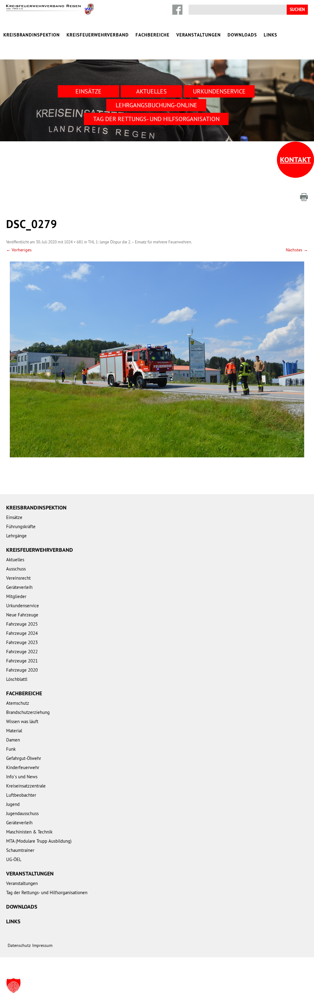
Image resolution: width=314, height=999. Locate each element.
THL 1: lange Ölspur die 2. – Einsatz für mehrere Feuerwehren (139, 241)
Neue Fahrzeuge (22, 615)
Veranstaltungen (198, 35)
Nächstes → (297, 250)
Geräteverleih (19, 587)
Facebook (177, 10)
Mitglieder (16, 596)
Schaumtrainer (20, 850)
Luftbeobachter (21, 795)
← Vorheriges (19, 250)
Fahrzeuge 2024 (22, 633)
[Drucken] (304, 197)
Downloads (242, 35)
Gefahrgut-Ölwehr (23, 758)
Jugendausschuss (22, 813)
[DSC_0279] (157, 359)
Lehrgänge (16, 536)
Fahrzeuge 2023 (22, 642)
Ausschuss (16, 569)
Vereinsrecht (18, 578)
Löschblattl (16, 679)
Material (14, 731)
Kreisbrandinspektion (31, 35)
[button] (13, 985)
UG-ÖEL (13, 859)
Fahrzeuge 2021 (22, 661)
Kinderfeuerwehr (22, 767)
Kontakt (295, 159)
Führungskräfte (21, 526)
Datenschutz (19, 945)
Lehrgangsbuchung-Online (156, 105)
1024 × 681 (73, 241)
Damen (13, 740)
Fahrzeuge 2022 (22, 651)
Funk (11, 749)
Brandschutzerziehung (28, 712)
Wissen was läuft (22, 721)
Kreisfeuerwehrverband (98, 35)
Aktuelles (151, 91)
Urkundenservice (219, 91)
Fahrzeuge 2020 (22, 670)
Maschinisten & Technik (29, 832)
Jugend (13, 804)
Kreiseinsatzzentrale (26, 786)
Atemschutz (17, 703)
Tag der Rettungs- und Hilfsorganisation (156, 119)
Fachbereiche (153, 35)
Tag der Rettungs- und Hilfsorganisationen (46, 892)
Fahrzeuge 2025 (22, 624)
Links (270, 35)
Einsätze (88, 91)
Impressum (42, 945)
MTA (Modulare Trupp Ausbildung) (38, 841)
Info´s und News (21, 777)
